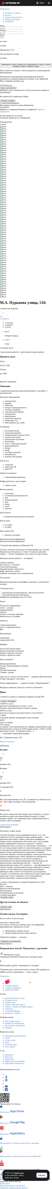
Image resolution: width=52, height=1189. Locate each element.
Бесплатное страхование (15, 1026)
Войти (41, 3)
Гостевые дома (11, 1044)
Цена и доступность (8, 88)
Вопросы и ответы (12, 1013)
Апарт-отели (10, 1040)
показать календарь (8, 701)
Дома (7, 1042)
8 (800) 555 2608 (11, 990)
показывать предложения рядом (16, 733)
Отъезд (3, 30)
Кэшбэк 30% (10, 1002)
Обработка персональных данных (14, 1188)
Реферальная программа (15, 1061)
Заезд (2, 26)
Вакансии (9, 1057)
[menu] (49, 3)
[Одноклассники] (6, 1078)
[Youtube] (6, 1087)
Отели (7, 1038)
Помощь (8, 1028)
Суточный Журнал (12, 1011)
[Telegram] (6, 1074)
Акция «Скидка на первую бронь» (19, 1007)
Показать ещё (6, 907)
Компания (9, 1055)
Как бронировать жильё (15, 998)
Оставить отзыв (7, 897)
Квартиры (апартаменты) (15, 1036)
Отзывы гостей (11, 1000)
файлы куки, (19, 1173)
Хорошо (41, 1175)
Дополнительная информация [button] (12, 539)
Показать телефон (8, 101)
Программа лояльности (14, 1063)
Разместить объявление (14, 1023)
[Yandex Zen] (6, 1090)
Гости (2, 35)
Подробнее (4, 976)
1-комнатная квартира (9, 825)
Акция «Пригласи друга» (15, 1005)
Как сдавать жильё (12, 1021)
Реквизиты (9, 1059)
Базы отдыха (10, 1047)
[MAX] (6, 1081)
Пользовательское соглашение (12, 1186)
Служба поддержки (13, 988)
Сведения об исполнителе (10, 941)
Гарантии (9, 1009)
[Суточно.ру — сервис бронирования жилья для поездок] (11, 3)
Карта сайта (5, 1184)
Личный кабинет (12, 986)
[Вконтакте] (6, 1084)
